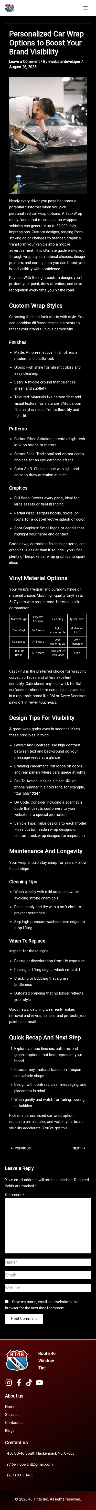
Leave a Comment (24, 61)
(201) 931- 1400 (20, 1475)
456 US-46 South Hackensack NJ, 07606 (40, 1453)
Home (10, 1406)
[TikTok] (29, 1382)
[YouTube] (39, 1382)
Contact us (14, 1422)
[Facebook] (19, 1382)
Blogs (10, 1430)
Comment (14, 1195)
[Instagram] (8, 1382)
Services (12, 1414)
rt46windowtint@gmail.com (30, 1464)
